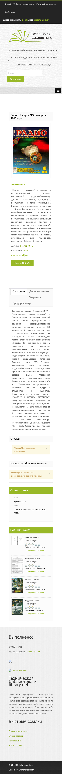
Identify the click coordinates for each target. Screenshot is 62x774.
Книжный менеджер (46, 4)
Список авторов (16, 736)
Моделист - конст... (33, 601)
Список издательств (18, 731)
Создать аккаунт (41, 20)
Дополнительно (39, 291)
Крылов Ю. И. (26, 246)
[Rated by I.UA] (16, 662)
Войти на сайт (15, 745)
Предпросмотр (22, 303)
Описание (19, 291)
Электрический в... (32, 538)
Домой (7, 4)
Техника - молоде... (33, 580)
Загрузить (35, 297)
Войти (25, 20)
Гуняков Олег (27, 765)
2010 (25, 251)
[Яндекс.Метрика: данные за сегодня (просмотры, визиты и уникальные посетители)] (18, 670)
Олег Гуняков (34, 652)
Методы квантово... (33, 559)
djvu (15, 506)
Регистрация (15, 741)
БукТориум (9, 12)
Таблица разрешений (24, 4)
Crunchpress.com (26, 770)
